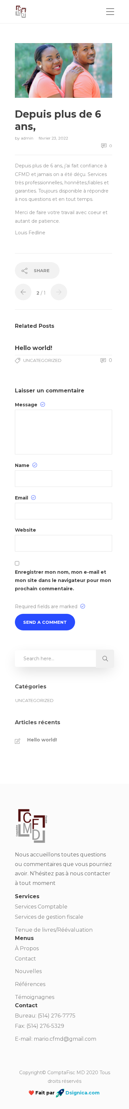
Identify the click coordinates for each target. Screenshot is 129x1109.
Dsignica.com (82, 1093)
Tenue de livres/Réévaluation (54, 930)
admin (27, 138)
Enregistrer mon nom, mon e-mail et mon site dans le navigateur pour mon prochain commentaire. (63, 580)
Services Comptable (41, 907)
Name (23, 465)
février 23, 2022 (53, 138)
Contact (25, 959)
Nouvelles (28, 971)
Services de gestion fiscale (49, 917)
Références (30, 984)
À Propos (27, 948)
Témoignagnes (34, 997)
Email (22, 497)
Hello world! (42, 739)
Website (25, 530)
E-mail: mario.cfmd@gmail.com (55, 1039)
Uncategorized (42, 360)
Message (27, 404)
